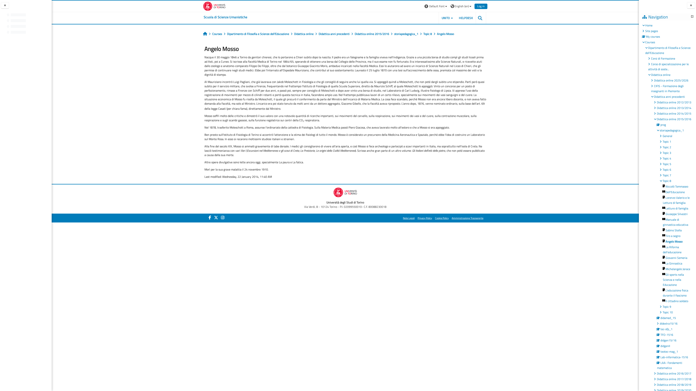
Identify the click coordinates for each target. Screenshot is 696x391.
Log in (481, 6)
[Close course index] (5, 5)
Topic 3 (667, 153)
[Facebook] (210, 218)
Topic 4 (667, 158)
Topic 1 (667, 141)
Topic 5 (667, 164)
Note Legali (409, 218)
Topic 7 (667, 175)
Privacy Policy (425, 218)
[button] (436, 6)
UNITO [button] (446, 18)
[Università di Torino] (214, 6)
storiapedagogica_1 (672, 130)
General (667, 136)
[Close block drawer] (691, 5)
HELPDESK (466, 18)
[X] (216, 218)
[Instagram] (222, 218)
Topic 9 (667, 306)
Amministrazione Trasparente (467, 218)
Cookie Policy (442, 218)
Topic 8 (667, 181)
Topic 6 (667, 169)
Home (648, 25)
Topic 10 (668, 312)
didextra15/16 (669, 323)
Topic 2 (667, 147)
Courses (650, 42)
